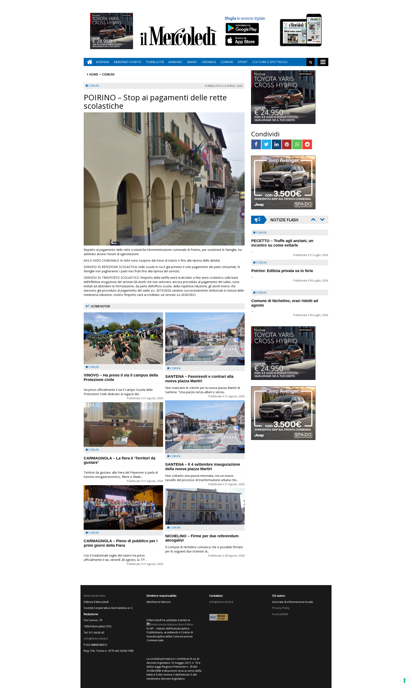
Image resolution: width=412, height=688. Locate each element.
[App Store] (242, 40)
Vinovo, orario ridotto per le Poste (282, 241)
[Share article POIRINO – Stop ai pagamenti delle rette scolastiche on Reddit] (307, 144)
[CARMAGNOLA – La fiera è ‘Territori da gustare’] (123, 424)
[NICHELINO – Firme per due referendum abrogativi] (205, 506)
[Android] (242, 28)
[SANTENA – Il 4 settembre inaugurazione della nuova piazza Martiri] (205, 426)
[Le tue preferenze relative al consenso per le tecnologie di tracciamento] (404, 680)
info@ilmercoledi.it (96, 638)
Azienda (102, 62)
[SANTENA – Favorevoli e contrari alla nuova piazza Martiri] (205, 338)
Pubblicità (155, 62)
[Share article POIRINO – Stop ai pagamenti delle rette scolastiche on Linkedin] (277, 144)
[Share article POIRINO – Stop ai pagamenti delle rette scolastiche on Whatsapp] (297, 144)
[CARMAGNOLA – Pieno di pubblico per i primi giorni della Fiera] (123, 507)
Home (93, 74)
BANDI (192, 62)
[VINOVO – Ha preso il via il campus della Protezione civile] (123, 338)
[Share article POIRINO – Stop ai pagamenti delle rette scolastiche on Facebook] (256, 144)
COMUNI (227, 62)
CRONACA (208, 62)
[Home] (89, 62)
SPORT (243, 62)
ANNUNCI (175, 62)
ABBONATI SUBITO (127, 62)
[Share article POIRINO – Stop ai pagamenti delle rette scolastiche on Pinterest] (287, 144)
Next (322, 219)
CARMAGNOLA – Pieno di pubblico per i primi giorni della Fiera (121, 543)
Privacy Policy (281, 608)
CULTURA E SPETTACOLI (270, 62)
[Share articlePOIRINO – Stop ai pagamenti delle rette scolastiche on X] (266, 144)
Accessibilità (280, 614)
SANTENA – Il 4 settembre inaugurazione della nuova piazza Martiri (202, 466)
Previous (313, 219)
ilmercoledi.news (95, 596)
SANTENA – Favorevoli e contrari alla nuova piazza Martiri (199, 378)
